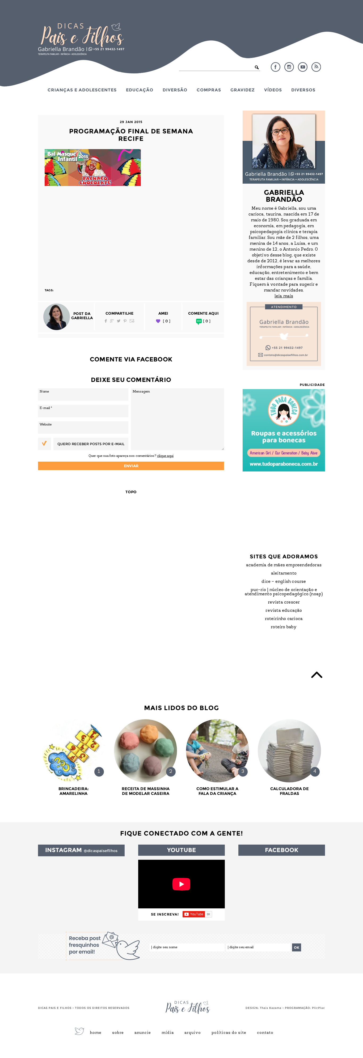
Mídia (168, 1033)
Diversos (303, 90)
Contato (265, 1033)
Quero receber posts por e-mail (90, 444)
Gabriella (82, 317)
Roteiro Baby (284, 627)
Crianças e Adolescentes (82, 90)
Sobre (118, 1033)
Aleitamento (284, 573)
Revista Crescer (284, 602)
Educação (139, 90)
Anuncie (142, 1033)
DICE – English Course (283, 582)
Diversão (175, 90)
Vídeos (273, 90)
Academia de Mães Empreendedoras (284, 565)
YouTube (302, 67)
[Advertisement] (131, 234)
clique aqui (165, 456)
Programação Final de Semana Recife (131, 134)
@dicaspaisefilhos (100, 850)
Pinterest (125, 321)
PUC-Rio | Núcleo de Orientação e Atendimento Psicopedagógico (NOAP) (284, 592)
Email (132, 321)
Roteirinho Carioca (284, 619)
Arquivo (192, 1033)
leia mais (284, 296)
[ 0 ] (166, 321)
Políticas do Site (229, 1033)
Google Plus (112, 321)
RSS (316, 67)
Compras (209, 90)
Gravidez (242, 90)
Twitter (118, 321)
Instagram (289, 67)
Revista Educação (283, 611)
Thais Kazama (270, 1008)
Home (96, 1033)
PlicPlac (318, 1008)
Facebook (275, 67)
